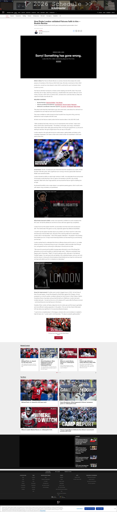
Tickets (61, 479)
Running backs (67, 104)
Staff (33, 491)
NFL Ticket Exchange (61, 487)
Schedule (33, 477)
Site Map (23, 489)
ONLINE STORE (77, 477)
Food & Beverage (45, 487)
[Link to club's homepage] (3, 12)
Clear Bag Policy (45, 483)
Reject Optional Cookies (89, 508)
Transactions (33, 485)
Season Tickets (61, 481)
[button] (58, 61)
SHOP (77, 475)
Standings (33, 487)
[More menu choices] (56, 12)
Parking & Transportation (46, 479)
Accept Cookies (100, 508)
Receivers (73, 104)
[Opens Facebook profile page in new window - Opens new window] (39, 33)
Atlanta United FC (92, 479)
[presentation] (96, 372)
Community (23, 487)
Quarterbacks (58, 104)
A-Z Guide (45, 481)
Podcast (23, 483)
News (23, 477)
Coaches (33, 489)
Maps (46, 477)
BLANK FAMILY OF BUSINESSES (91, 475)
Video (23, 479)
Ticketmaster (61, 483)
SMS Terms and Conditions (61, 493)
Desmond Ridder (50, 102)
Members (61, 477)
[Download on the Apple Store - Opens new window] (54, 497)
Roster (33, 479)
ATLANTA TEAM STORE (77, 479)
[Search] (97, 12)
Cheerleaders (23, 485)
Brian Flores (77, 106)
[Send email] (79, 31)
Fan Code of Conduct (45, 485)
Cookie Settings (80, 508)
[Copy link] (81, 31)
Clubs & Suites (61, 485)
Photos (23, 481)
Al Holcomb (70, 106)
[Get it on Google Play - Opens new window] (62, 497)
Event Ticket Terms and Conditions (61, 489)
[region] (58, 508)
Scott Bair (40, 30)
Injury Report (33, 483)
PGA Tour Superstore (91, 483)
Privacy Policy (43, 510)
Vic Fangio (63, 106)
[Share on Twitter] (76, 31)
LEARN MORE (58, 337)
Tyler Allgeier (59, 102)
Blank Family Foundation (92, 477)
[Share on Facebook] (74, 31)
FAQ (61, 491)
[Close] (115, 508)
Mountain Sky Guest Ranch (91, 481)
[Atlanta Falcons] (58, 502)
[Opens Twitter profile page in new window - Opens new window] (41, 33)
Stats (33, 481)
